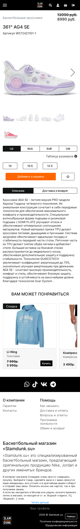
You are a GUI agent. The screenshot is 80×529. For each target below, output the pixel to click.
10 (10, 165)
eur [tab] (49, 148)
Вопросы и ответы (53, 415)
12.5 (50, 165)
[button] (72, 73)
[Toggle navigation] (5, 5)
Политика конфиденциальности (58, 521)
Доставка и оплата (54, 410)
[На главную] (40, 5)
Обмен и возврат (52, 428)
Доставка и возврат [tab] (55, 190)
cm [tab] (68, 148)
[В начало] (7, 521)
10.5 (30, 165)
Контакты (10, 410)
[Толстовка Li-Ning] (29, 326)
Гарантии (9, 406)
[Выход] (73, 5)
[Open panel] (50, 5)
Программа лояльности (48, 422)
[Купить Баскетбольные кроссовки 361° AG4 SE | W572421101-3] (11, 133)
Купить (46, 363)
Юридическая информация (61, 525)
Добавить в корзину (30, 176)
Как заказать (49, 406)
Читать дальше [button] (40, 502)
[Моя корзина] (65, 5)
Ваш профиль (40, 508)
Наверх (71, 516)
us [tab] (11, 148)
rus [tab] (30, 148)
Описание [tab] (18, 190)
